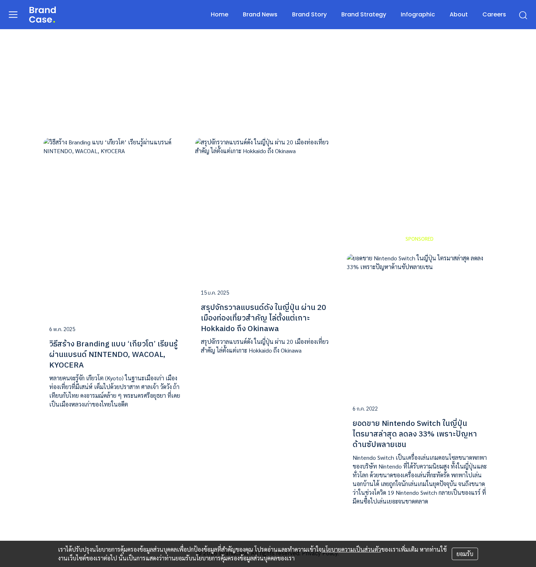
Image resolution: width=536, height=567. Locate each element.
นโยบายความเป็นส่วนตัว (351, 549)
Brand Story (309, 14)
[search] (523, 14)
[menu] (13, 14)
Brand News (260, 14)
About (459, 14)
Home (219, 14)
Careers (494, 14)
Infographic (418, 14)
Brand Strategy (363, 14)
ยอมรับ (465, 554)
